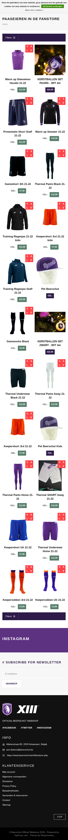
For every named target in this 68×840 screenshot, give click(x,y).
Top (59, 817)
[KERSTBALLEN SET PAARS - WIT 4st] (50, 60)
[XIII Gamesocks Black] (17, 322)
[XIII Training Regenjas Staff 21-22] (17, 269)
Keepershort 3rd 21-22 (18, 446)
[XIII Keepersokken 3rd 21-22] (17, 580)
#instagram (44, 727)
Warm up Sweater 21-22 (50, 131)
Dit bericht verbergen (52, 6)
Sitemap (6, 805)
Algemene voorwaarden (14, 776)
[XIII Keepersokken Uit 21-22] (50, 580)
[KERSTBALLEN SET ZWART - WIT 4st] (50, 322)
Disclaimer (7, 781)
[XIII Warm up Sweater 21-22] (50, 112)
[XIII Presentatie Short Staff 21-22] (17, 112)
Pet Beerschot (50, 288)
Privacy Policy (9, 786)
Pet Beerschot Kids (50, 446)
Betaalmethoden (10, 790)
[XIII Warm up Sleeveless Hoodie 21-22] (17, 60)
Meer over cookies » (34, 10)
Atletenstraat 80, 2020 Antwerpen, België (26, 744)
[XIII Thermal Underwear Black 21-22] (17, 374)
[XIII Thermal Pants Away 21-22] (50, 374)
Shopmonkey (47, 835)
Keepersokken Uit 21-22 (50, 599)
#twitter (26, 727)
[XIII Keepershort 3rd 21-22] (17, 427)
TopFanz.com (21, 835)
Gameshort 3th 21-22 (18, 184)
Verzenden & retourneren (15, 795)
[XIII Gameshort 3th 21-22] (17, 164)
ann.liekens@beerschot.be (19, 749)
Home (5, 24)
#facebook (9, 727)
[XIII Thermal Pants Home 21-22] (17, 475)
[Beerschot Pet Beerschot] (50, 269)
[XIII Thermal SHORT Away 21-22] (50, 475)
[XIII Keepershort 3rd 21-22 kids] (50, 217)
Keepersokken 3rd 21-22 (18, 599)
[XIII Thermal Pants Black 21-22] (50, 164)
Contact (6, 800)
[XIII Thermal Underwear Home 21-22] (50, 528)
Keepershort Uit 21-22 (17, 547)
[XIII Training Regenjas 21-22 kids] (17, 217)
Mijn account (8, 772)
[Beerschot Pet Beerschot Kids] (50, 427)
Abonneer (11, 684)
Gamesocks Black (18, 341)
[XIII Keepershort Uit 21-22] (17, 528)
